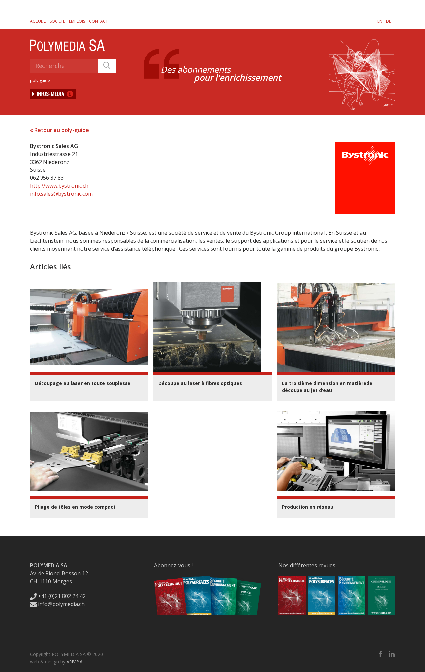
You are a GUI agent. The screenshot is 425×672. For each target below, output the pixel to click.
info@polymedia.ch (61, 604)
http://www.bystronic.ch (59, 185)
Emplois (77, 21)
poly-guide (40, 80)
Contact (98, 21)
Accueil (38, 21)
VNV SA (75, 661)
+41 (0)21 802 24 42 (61, 596)
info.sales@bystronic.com (61, 193)
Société (57, 21)
